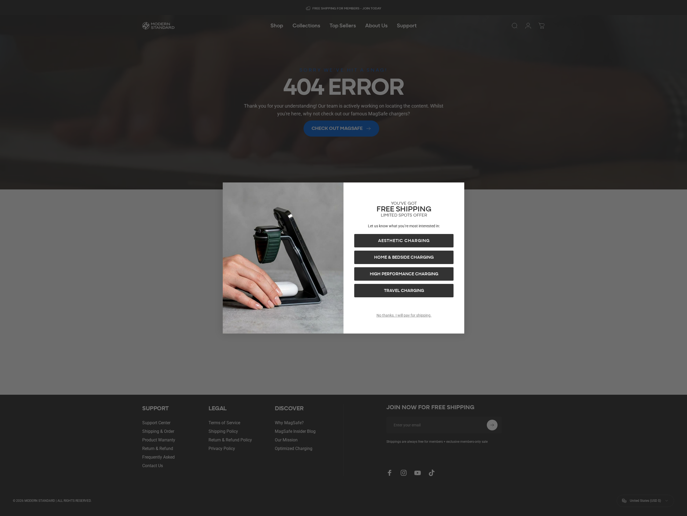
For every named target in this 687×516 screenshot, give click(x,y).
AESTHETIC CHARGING (404, 241)
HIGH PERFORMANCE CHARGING (404, 274)
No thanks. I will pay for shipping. (404, 315)
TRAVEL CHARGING (404, 290)
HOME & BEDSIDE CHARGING (404, 257)
